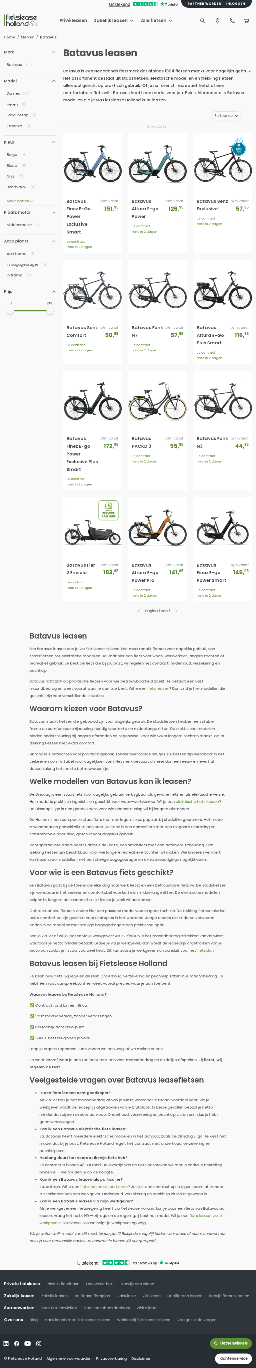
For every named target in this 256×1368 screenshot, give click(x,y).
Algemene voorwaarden (69, 1358)
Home (9, 37)
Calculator (126, 1295)
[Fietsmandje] (246, 20)
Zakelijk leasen (54, 1295)
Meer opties (18, 201)
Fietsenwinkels (234, 1343)
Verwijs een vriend (137, 1283)
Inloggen (235, 3)
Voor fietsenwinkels (59, 1307)
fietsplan (205, 950)
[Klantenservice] (232, 20)
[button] (30, 52)
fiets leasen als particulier (104, 1186)
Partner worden (205, 3)
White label (146, 1307)
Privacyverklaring (111, 1358)
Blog (34, 1319)
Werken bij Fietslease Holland (143, 1319)
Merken (27, 37)
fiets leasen (158, 688)
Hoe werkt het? (100, 1283)
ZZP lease (152, 1295)
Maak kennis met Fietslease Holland (77, 1319)
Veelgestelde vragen (196, 1319)
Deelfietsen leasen (185, 1295)
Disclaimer (141, 1358)
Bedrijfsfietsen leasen (229, 1295)
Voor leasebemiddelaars (107, 1307)
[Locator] (217, 20)
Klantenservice (234, 1358)
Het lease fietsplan (92, 1295)
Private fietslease (63, 1283)
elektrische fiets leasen (197, 801)
